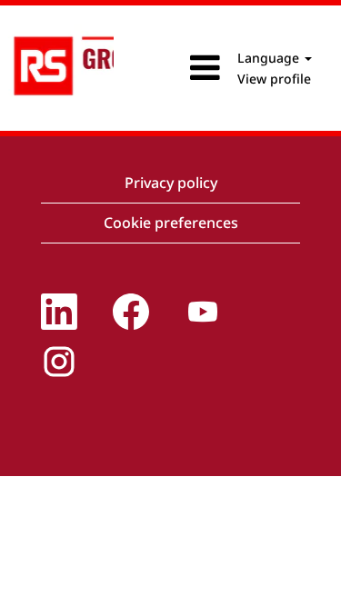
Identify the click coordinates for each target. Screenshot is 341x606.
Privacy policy (171, 183)
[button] (170, 68)
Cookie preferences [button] (171, 223)
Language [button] (270, 57)
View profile (274, 78)
